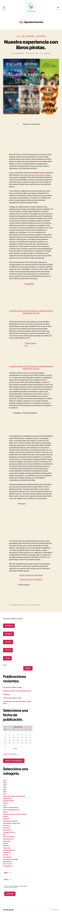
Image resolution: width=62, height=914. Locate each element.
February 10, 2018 (33, 53)
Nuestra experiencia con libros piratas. (31, 44)
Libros (33, 605)
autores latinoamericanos (11, 810)
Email (8, 879)
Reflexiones (30, 36)
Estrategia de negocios (10, 821)
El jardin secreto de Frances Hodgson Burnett (17, 691)
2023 (4, 794)
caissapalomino (19, 53)
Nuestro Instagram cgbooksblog (31, 575)
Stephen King (7, 861)
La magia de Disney (9, 832)
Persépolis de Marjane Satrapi (12, 687)
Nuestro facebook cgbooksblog (31, 579)
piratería (38, 605)
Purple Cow (6, 848)
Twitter (8, 650)
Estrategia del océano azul (11, 823)
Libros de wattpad (8, 837)
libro (23, 36)
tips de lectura (7, 864)
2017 (4, 780)
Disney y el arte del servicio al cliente (15, 814)
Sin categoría (40, 36)
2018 (18, 36)
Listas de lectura (8, 839)
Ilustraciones (7, 830)
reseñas (5, 855)
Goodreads (6, 828)
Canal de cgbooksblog (14, 760)
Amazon (23, 605)
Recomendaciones (9, 850)
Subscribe (10, 894)
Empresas (6, 819)
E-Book (5, 816)
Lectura (29, 605)
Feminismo (6, 825)
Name (8, 872)
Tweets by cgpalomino (10, 754)
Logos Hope (7, 841)
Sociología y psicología (10, 859)
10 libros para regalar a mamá (12, 698)
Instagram (9, 625)
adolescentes (7, 798)
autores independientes (10, 807)
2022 (4, 792)
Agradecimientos (16, 605)
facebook (8, 634)
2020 (4, 787)
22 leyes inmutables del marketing (14, 796)
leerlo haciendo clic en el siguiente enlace (35, 175)
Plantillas (6, 846)
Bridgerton (6, 694)
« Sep (15, 748)
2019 (4, 785)
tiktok (7, 658)
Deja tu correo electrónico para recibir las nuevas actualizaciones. (16, 887)
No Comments (46, 53)
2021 (4, 789)
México (5, 843)
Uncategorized (8, 866)
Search (5, 665)
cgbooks (11, 910)
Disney (5, 812)
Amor (5, 805)
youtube (8, 642)
